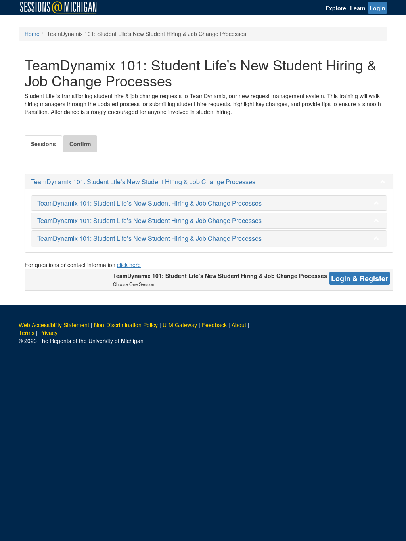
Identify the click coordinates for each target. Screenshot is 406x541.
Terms (26, 333)
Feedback (214, 325)
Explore (336, 8)
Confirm (80, 144)
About (239, 325)
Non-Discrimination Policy (126, 325)
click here (129, 265)
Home (32, 34)
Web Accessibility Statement (54, 325)
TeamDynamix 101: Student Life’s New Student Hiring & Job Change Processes (143, 181)
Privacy (48, 333)
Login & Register (359, 278)
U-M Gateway (180, 325)
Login (377, 8)
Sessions (43, 144)
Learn (358, 8)
